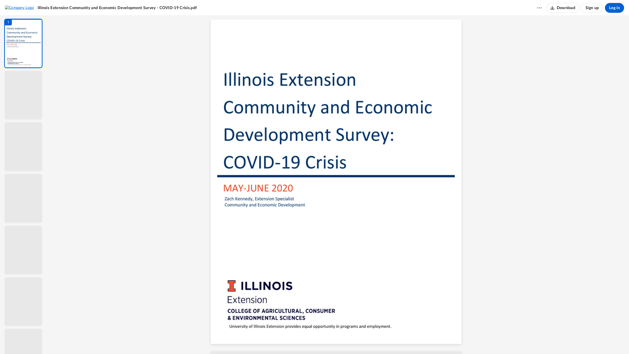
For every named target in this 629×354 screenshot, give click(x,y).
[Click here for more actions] (539, 8)
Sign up (592, 8)
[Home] (19, 7)
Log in (614, 8)
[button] (23, 43)
